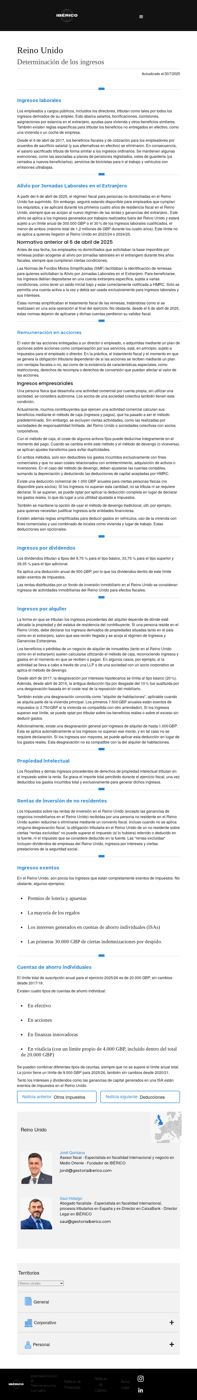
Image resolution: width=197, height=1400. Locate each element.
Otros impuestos (69, 1097)
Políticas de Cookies (100, 1384)
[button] (141, 15)
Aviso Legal (125, 1384)
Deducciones (152, 1097)
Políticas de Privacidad (72, 1384)
